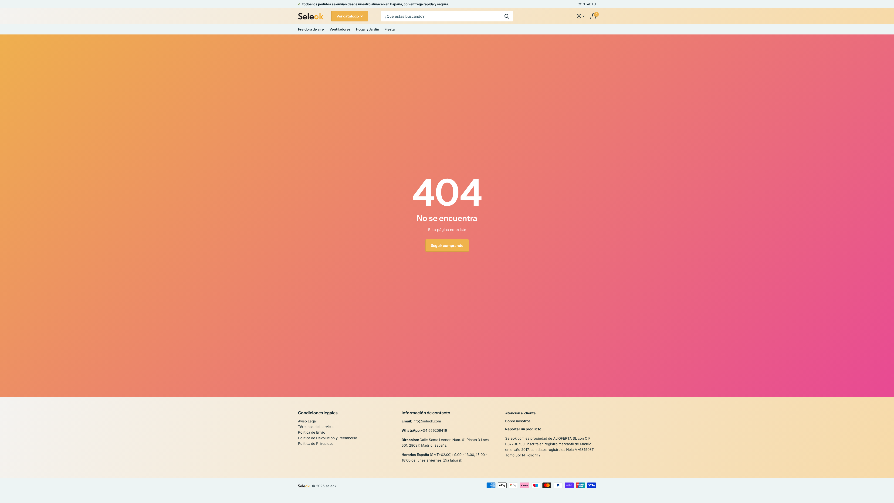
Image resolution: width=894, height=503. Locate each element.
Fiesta (390, 29)
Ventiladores (339, 29)
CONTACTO (587, 4)
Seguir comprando (447, 245)
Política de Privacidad (315, 443)
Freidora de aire (311, 29)
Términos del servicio (316, 427)
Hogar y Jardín (367, 29)
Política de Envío (311, 432)
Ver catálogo (348, 16)
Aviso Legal (307, 421)
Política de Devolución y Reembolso (327, 438)
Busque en (506, 16)
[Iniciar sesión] (581, 16)
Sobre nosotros (517, 421)
